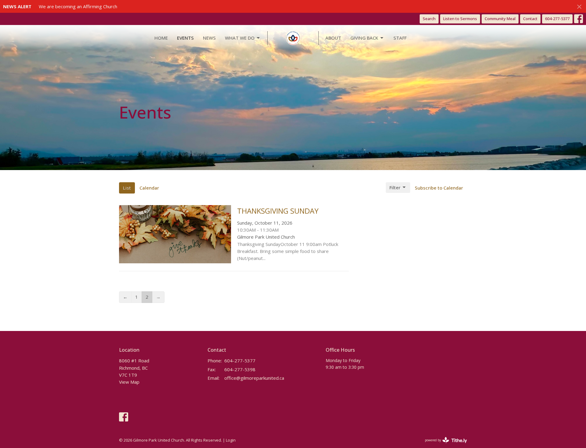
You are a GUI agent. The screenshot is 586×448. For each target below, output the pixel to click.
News (209, 38)
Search (429, 18)
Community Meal (500, 18)
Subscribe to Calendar (439, 188)
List (127, 188)
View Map (129, 382)
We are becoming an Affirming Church (78, 6)
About (333, 38)
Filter (394, 187)
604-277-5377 (557, 18)
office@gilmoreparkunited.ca (254, 378)
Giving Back (364, 38)
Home (161, 38)
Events (185, 38)
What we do (240, 38)
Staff (400, 38)
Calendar (149, 188)
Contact (530, 18)
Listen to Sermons (460, 18)
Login (231, 440)
